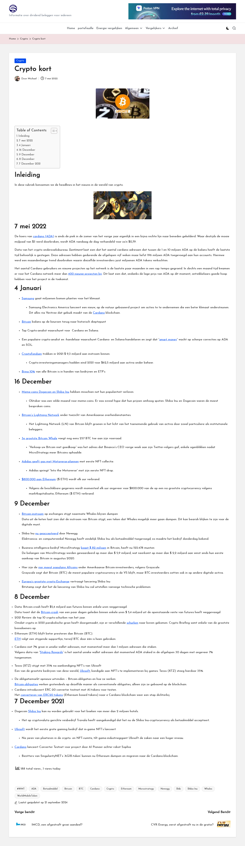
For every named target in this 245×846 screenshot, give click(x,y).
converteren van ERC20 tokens (42, 695)
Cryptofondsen (32, 353)
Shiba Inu (34, 711)
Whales (208, 789)
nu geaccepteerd (46, 533)
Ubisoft (85, 670)
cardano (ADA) (43, 236)
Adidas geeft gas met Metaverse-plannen (50, 461)
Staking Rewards (51, 652)
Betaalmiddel (50, 789)
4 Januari (24, 145)
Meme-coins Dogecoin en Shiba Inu (45, 391)
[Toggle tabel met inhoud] (52, 131)
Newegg (165, 789)
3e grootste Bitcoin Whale (39, 438)
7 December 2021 (30, 163)
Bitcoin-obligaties (26, 684)
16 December (27, 150)
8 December (26, 159)
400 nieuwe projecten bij (85, 273)
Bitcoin (26, 321)
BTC (81, 789)
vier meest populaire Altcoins (57, 567)
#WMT (21, 789)
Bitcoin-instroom (33, 513)
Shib (178, 789)
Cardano (99, 312)
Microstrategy (146, 789)
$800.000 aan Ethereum (39, 479)
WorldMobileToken (27, 796)
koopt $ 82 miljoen (93, 547)
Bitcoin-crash (49, 612)
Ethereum (126, 789)
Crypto (20, 60)
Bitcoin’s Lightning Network (40, 415)
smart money (168, 339)
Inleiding (23, 136)
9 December (26, 154)
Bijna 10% (28, 371)
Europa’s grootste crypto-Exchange (45, 581)
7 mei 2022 (26, 140)
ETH (18, 639)
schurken (132, 622)
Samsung (28, 298)
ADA (33, 789)
